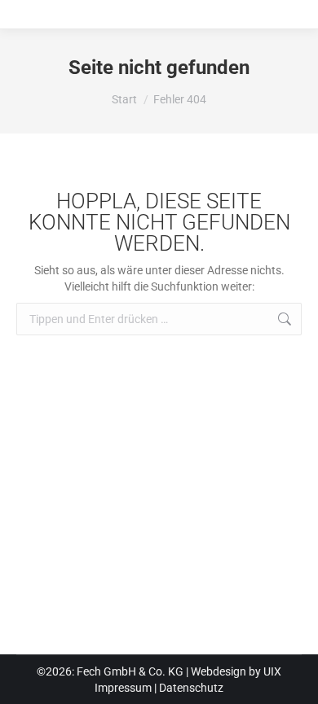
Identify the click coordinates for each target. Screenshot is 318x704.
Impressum (123, 687)
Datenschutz (191, 687)
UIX (272, 671)
